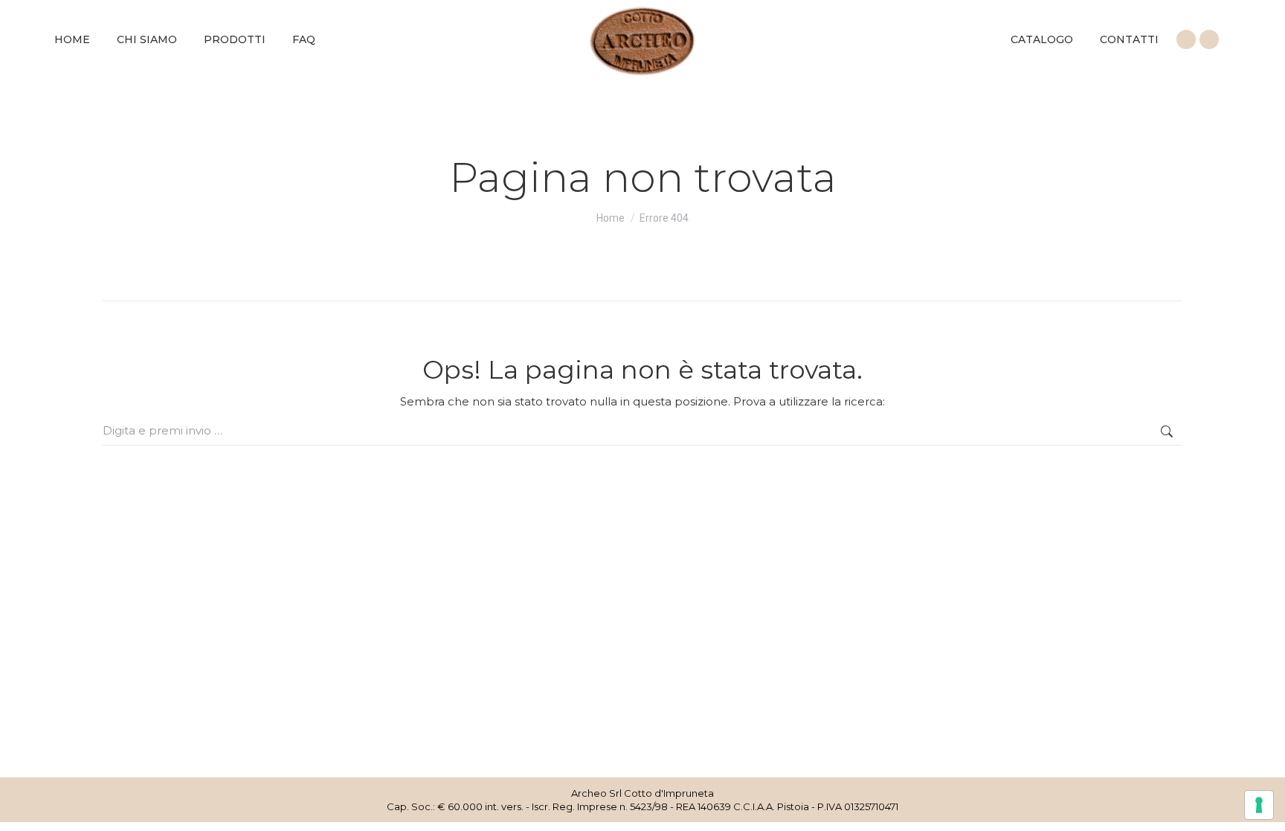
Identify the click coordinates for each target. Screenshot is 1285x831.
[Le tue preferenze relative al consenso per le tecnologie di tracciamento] (1259, 805)
